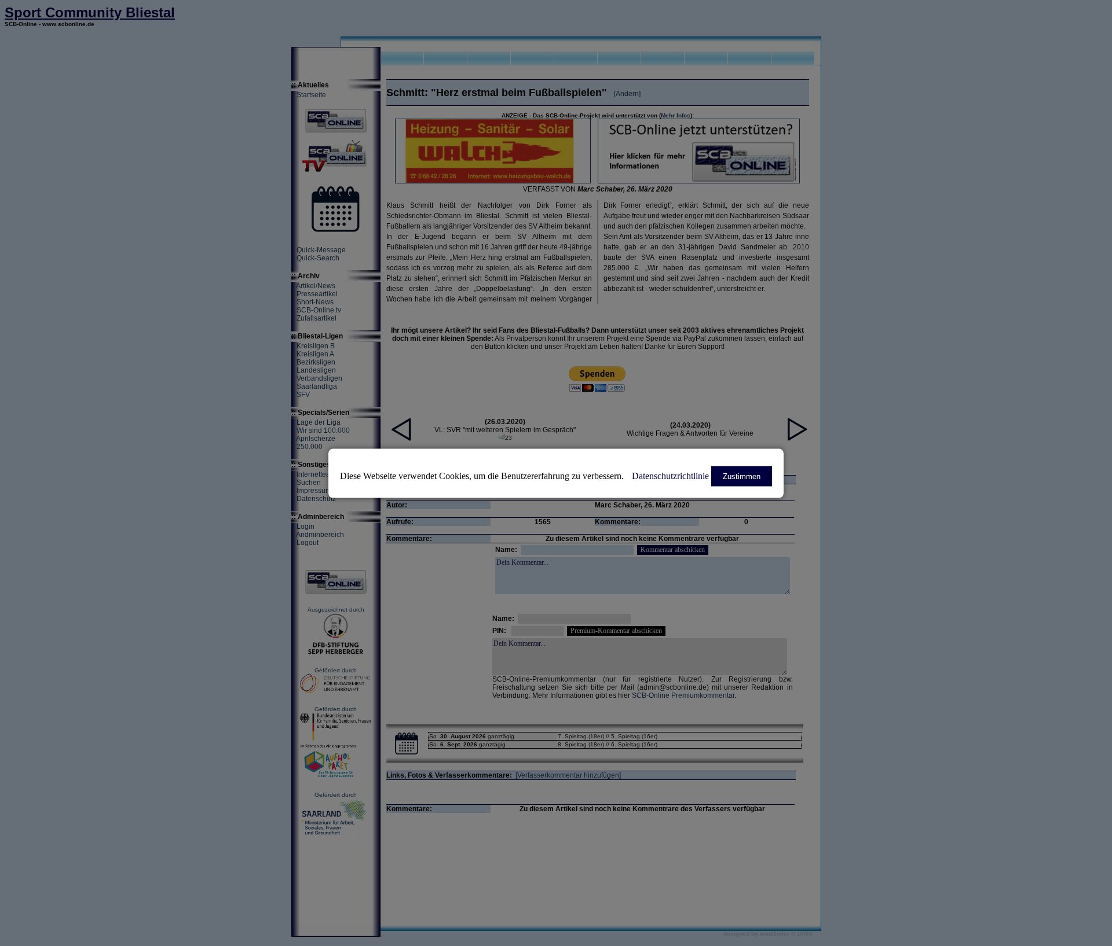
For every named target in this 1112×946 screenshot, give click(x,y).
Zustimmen (741, 476)
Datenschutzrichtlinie (670, 475)
